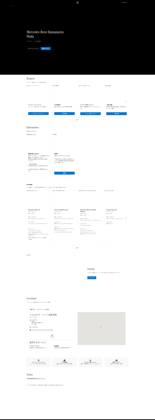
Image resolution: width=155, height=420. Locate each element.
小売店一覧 (32, 309)
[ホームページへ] (77, 2)
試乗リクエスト (45, 48)
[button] (52, 336)
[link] (33, 324)
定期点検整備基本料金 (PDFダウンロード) (36, 378)
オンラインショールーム (33, 48)
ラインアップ (92, 277)
